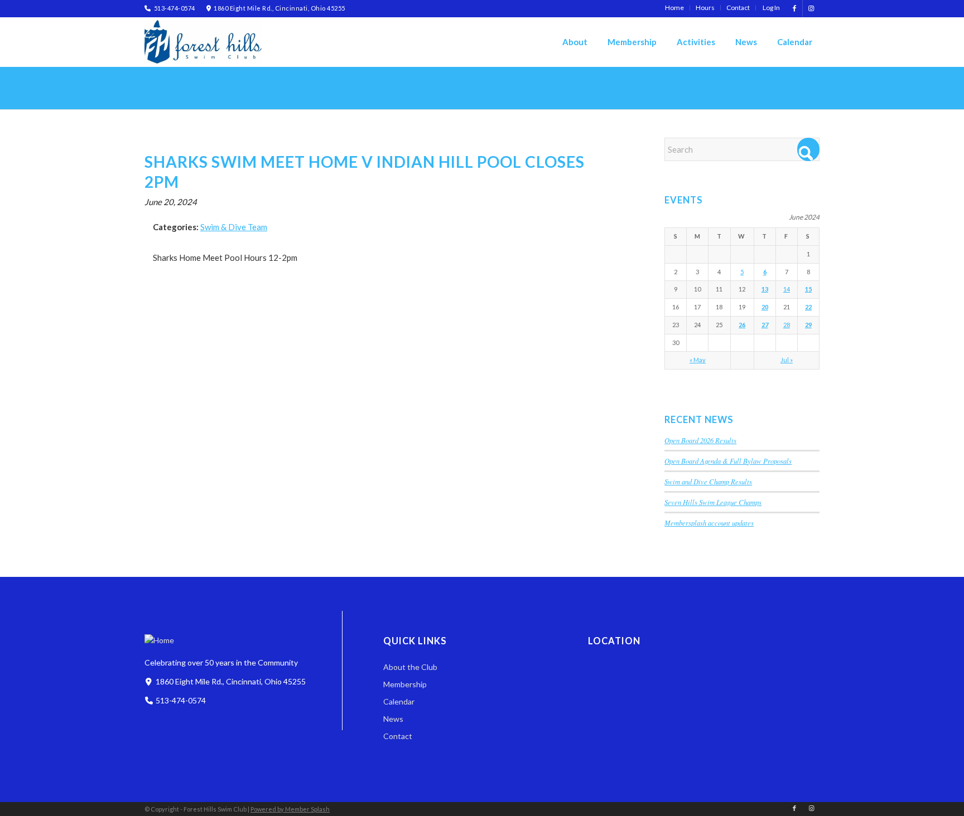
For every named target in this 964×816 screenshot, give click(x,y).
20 (764, 306)
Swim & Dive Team (233, 227)
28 (786, 324)
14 (786, 289)
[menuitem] (674, 8)
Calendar (398, 701)
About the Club (410, 667)
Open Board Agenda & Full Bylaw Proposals (728, 460)
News (393, 718)
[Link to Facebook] (794, 8)
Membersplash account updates (709, 522)
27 (764, 324)
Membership (405, 684)
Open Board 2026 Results (700, 440)
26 (742, 324)
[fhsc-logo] (203, 42)
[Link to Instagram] (811, 8)
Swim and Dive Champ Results (708, 481)
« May (698, 359)
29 (808, 324)
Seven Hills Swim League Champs (712, 502)
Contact (397, 736)
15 (808, 289)
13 (764, 289)
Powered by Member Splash (290, 809)
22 (808, 306)
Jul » (786, 359)
